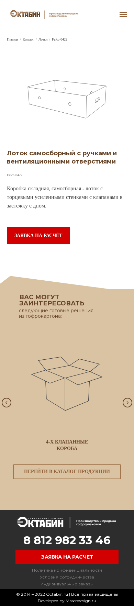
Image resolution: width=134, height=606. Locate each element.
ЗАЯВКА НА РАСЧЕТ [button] (67, 557)
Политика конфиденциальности (67, 570)
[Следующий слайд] (127, 402)
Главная (12, 39)
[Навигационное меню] (123, 14)
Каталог (28, 39)
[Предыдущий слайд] (6, 402)
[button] (38, 235)
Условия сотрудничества (67, 577)
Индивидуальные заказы (67, 583)
